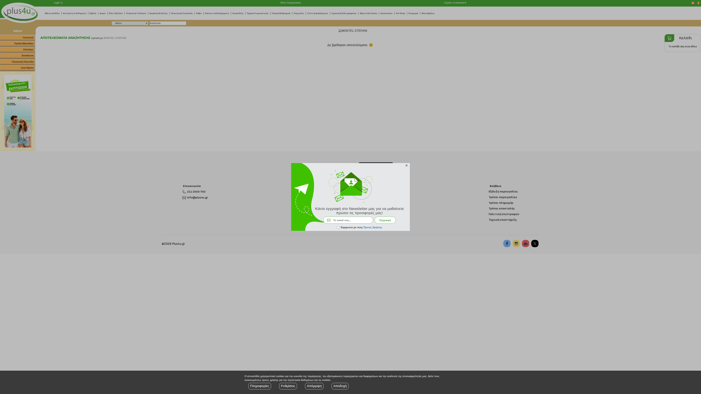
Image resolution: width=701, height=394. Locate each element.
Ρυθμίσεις (288, 386)
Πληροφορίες (259, 386)
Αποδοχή (340, 386)
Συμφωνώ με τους (361, 227)
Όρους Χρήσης (372, 227)
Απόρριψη (314, 386)
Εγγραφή (385, 220)
